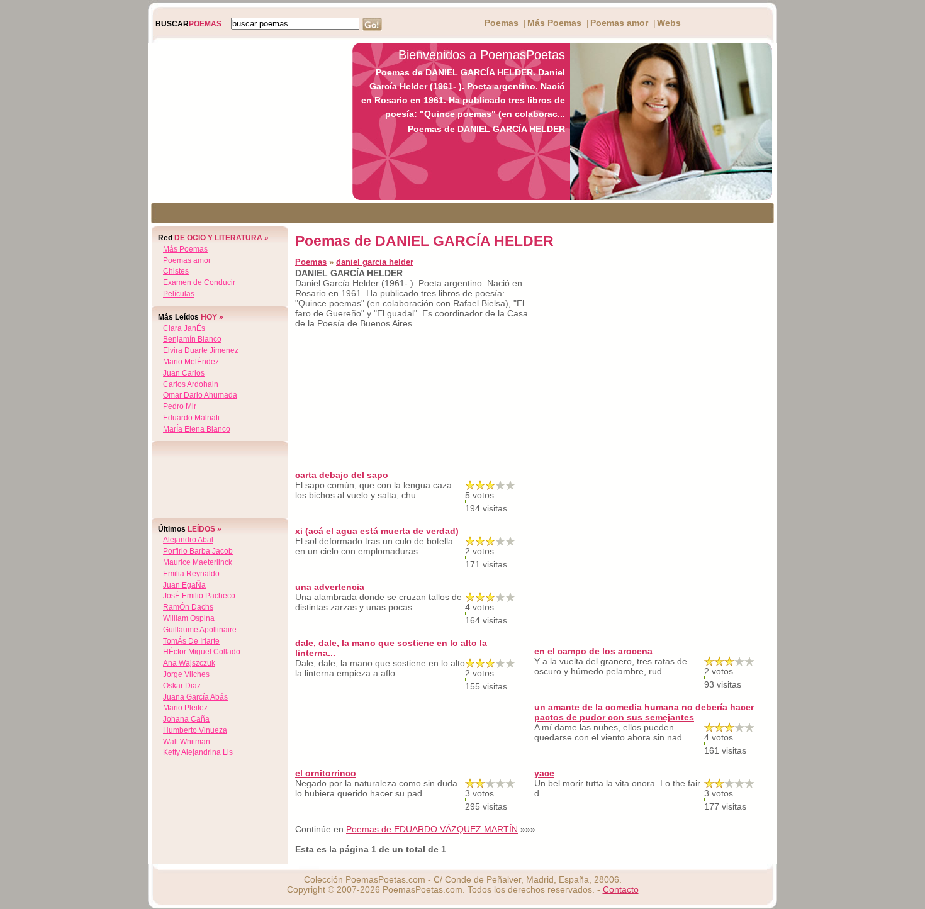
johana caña (186, 719)
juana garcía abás (195, 697)
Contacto (621, 889)
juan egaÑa (184, 585)
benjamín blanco (192, 339)
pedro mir (179, 406)
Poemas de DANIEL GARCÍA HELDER (486, 129)
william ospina (189, 618)
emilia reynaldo (191, 573)
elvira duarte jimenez (200, 350)
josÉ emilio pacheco (199, 595)
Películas (178, 293)
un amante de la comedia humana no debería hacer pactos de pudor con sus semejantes (644, 712)
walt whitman (186, 741)
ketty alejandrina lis (198, 752)
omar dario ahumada (200, 395)
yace (544, 773)
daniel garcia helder (374, 262)
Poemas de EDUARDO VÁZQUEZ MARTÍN (432, 829)
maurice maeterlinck (197, 562)
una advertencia (329, 587)
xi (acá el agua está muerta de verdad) (377, 531)
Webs (669, 23)
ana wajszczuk (189, 663)
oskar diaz (182, 685)
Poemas (502, 23)
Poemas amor (619, 23)
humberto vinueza (195, 730)
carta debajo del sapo (341, 475)
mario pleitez (185, 707)
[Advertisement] (246, 121)
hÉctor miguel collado (201, 651)
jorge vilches (186, 674)
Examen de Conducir (199, 282)
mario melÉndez (191, 361)
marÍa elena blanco (196, 429)
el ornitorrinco (325, 773)
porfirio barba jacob (198, 551)
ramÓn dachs (188, 607)
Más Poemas (554, 23)
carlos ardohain (190, 384)
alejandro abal (188, 539)
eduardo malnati (191, 417)
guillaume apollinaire (200, 629)
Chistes (176, 271)
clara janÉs (184, 328)
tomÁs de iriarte (191, 641)
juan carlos (184, 373)
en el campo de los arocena (593, 651)
